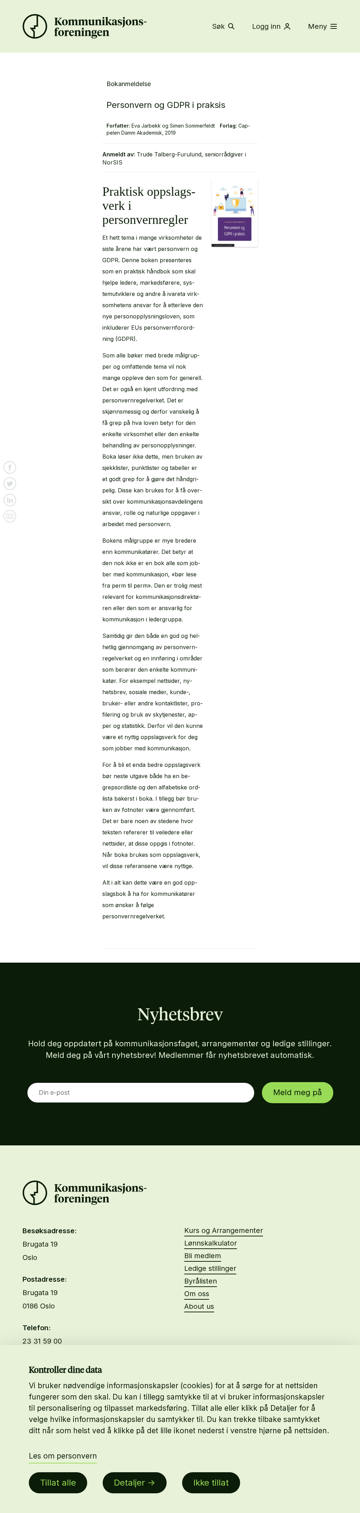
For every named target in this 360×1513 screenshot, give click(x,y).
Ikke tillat (211, 1483)
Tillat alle (58, 1483)
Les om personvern (63, 1455)
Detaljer (129, 1483)
